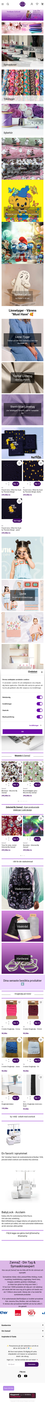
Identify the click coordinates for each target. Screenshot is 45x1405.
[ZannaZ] (22, 4)
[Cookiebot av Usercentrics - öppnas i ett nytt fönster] (28, 672)
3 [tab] (21, 801)
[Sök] (8, 4)
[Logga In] (32, 4)
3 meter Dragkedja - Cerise (11, 1029)
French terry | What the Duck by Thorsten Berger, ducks (33, 491)
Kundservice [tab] (6, 1325)
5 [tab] (25, 801)
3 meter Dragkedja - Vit (31, 1067)
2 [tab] (20, 801)
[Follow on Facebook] (19, 1376)
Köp (14, 484)
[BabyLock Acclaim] (22, 1184)
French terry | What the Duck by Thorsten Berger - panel (11, 529)
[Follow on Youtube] (25, 1376)
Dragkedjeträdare (8, 1104)
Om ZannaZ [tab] (6, 1331)
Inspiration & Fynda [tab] (9, 1337)
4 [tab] (23, 801)
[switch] (40, 703)
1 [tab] (18, 801)
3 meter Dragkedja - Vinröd (32, 1029)
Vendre (33, 1401)
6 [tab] (27, 801)
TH (2, 1027)
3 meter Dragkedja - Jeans (11, 1067)
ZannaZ (4, 788)
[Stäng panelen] (42, 672)
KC (2, 487)
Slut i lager (17, 521)
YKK (24, 1102)
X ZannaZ (22, 755)
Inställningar (34, 725)
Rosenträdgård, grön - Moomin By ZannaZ (30, 792)
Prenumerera (31, 1364)
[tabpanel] (11, 779)
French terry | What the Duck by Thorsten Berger (11, 491)
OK (22, 731)
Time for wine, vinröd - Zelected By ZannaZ (9, 846)
